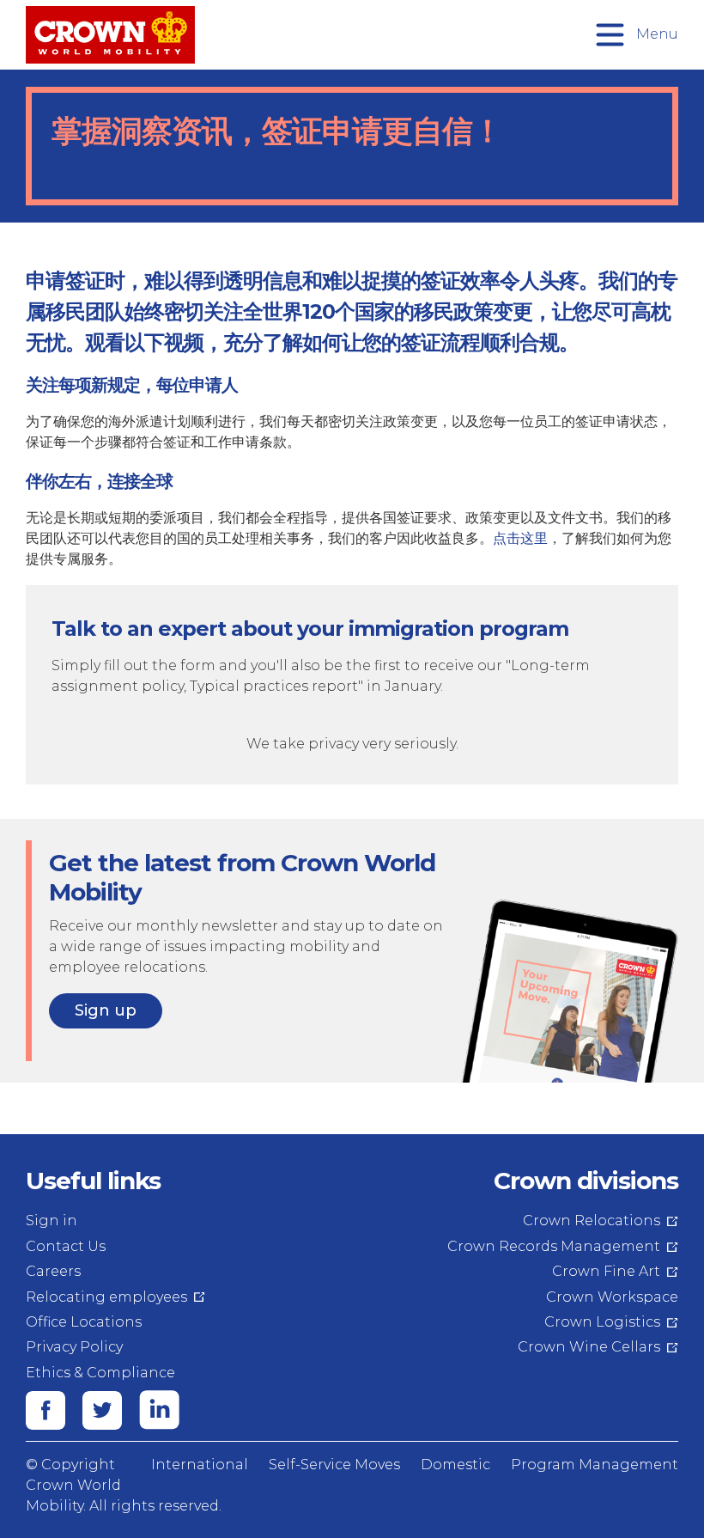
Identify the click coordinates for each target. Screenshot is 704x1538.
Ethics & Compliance (100, 1372)
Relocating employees (106, 1297)
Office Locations (84, 1322)
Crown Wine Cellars (589, 1347)
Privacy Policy (74, 1347)
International (199, 1464)
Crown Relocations (591, 1220)
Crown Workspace (612, 1297)
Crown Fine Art (606, 1271)
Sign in (51, 1220)
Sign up (106, 1010)
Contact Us (66, 1246)
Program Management (594, 1464)
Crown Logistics (602, 1322)
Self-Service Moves (334, 1464)
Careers (53, 1271)
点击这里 (520, 538)
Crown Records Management (553, 1246)
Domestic (455, 1464)
